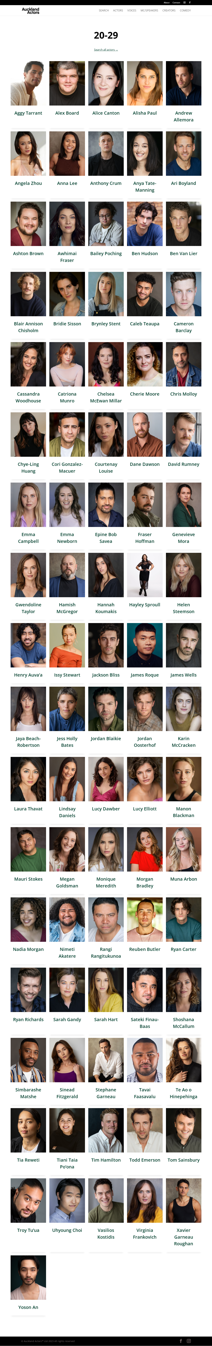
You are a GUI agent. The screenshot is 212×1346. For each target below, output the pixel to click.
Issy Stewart (67, 675)
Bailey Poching (106, 253)
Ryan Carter (183, 949)
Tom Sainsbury (184, 1160)
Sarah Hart (106, 1019)
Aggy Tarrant (28, 113)
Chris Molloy (183, 394)
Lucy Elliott (145, 809)
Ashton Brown (28, 253)
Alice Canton (106, 113)
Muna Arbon (183, 879)
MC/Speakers (149, 10)
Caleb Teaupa (144, 324)
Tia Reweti (28, 1160)
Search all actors (106, 50)
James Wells (184, 675)
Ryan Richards (28, 1019)
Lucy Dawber (106, 809)
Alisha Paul (145, 113)
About (167, 3)
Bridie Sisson (67, 324)
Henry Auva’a (28, 675)
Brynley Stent (106, 324)
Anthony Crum (106, 183)
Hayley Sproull (144, 605)
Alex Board (67, 113)
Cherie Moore (144, 394)
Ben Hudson (145, 253)
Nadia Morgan (28, 949)
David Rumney (183, 464)
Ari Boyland (183, 183)
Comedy (185, 10)
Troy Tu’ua (28, 1230)
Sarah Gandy (67, 1019)
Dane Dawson (145, 464)
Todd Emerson (144, 1160)
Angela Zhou (28, 183)
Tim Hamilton (106, 1160)
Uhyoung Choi (67, 1230)
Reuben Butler (144, 949)
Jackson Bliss (106, 675)
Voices (131, 10)
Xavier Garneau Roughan (183, 1237)
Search (104, 10)
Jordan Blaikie (106, 738)
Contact (176, 3)
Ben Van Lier (183, 253)
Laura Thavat (28, 809)
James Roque (145, 675)
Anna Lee (67, 183)
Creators (169, 10)
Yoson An (28, 1307)
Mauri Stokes (28, 879)
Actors (118, 10)
